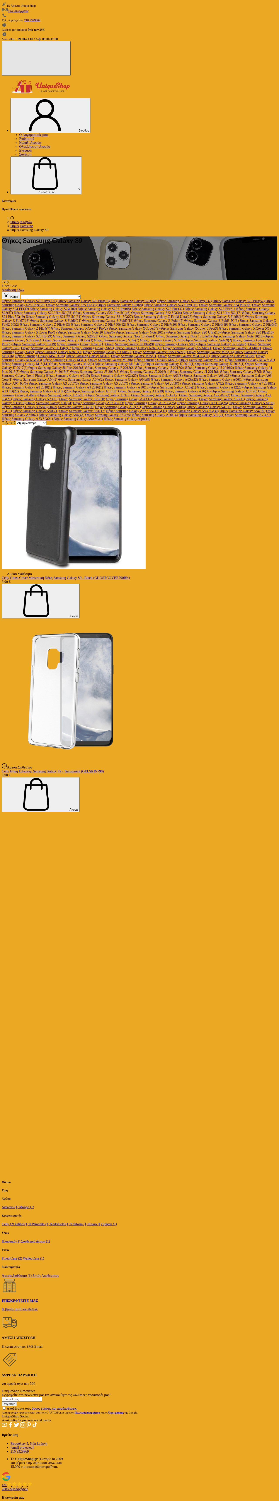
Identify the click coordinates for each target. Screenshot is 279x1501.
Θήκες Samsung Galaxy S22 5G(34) (156, 313)
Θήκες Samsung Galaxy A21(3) (108, 395)
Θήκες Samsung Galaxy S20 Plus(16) (247, 332)
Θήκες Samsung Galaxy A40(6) (164, 407)
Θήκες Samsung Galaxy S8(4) (176, 344)
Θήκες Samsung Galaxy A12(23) (220, 387)
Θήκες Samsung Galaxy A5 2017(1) (105, 383)
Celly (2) (8, 1224)
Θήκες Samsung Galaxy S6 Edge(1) (46, 348)
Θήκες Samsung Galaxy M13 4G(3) (120, 364)
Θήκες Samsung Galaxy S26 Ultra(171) (29, 301)
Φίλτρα (13, 296)
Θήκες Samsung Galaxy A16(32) (188, 391)
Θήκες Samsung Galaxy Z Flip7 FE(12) (98, 324)
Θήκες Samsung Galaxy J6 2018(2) (109, 368)
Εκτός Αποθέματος (45, 1275)
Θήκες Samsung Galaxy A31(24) (49, 403)
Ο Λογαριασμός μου (33, 135)
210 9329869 (32, 20)
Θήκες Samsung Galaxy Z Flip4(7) (26, 328)
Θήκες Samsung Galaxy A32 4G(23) (98, 403)
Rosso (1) (95, 1224)
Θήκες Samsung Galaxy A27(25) (175, 399)
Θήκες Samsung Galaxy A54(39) (242, 411)
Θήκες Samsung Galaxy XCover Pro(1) (29, 332)
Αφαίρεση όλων (13, 290)
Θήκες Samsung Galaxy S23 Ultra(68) (104, 309)
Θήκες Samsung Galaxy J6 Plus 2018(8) (56, 368)
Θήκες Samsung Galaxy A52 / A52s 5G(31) (136, 411)
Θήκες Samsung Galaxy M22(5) (156, 360)
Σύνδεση (25, 154)
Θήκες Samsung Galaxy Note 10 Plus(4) (127, 336)
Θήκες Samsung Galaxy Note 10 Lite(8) (184, 336)
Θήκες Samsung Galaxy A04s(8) (127, 379)
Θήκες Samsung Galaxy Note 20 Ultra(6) (86, 332)
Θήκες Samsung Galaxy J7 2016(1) (219, 364)
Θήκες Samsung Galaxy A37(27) (118, 407)
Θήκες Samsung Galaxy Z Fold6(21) (55, 320)
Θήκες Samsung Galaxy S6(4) (93, 348)
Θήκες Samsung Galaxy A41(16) (209, 407)
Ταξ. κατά (8, 422)
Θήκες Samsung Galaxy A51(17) (82, 411)
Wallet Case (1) (33, 1258)
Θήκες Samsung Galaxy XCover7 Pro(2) (79, 328)
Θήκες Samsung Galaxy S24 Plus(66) (225, 305)
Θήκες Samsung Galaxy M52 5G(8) (40, 356)
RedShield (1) (60, 1224)
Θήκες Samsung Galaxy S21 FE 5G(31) (53, 316)
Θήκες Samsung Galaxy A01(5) (68, 375)
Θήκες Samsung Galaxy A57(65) (108, 415)
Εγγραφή (25, 150)
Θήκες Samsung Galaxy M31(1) (65, 360)
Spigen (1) (109, 1224)
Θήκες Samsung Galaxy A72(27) (248, 415)
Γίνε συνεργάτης (18, 11)
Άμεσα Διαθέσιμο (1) (17, 1275)
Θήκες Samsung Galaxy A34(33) (251, 403)
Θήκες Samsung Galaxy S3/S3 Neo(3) (159, 352)
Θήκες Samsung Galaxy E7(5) (241, 371)
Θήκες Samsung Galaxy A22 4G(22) (204, 395)
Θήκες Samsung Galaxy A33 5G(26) (202, 403)
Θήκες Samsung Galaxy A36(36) (71, 407)
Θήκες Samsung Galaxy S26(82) (133, 301)
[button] (46, 175)
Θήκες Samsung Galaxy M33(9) (233, 356)
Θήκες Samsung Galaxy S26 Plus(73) (84, 301)
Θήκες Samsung (21, 226)
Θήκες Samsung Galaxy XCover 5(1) (245, 328)
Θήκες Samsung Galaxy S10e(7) (116, 340)
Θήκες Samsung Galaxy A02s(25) (114, 375)
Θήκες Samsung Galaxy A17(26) (234, 391)
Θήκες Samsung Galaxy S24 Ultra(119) (171, 305)
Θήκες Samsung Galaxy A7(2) (203, 383)
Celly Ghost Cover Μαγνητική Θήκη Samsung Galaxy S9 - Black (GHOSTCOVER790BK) (66, 578)
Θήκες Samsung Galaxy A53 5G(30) (193, 411)
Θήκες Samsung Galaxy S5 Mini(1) (187, 348)
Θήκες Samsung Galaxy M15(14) (25, 364)
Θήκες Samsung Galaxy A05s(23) (174, 379)
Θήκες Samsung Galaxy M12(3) (71, 364)
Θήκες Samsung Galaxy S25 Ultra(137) (184, 301)
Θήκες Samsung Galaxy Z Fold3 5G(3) (211, 320)
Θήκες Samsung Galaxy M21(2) (201, 360)
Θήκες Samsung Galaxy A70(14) (155, 415)
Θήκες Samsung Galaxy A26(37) (129, 399)
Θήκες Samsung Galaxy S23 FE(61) (210, 309)
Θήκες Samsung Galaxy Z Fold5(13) (107, 320)
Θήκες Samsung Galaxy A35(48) (25, 407)
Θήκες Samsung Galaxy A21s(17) (154, 395)
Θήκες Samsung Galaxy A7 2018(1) (250, 383)
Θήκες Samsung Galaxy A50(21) (35, 411)
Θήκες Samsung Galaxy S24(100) (53, 309)
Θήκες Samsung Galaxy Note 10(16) (238, 336)
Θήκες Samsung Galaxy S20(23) (75, 336)
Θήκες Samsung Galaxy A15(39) (141, 391)
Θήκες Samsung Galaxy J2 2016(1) (144, 371)
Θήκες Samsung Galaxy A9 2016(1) (78, 387)
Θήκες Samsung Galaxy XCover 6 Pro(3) (189, 328)
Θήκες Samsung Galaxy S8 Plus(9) (129, 344)
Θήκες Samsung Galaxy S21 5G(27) (107, 316)
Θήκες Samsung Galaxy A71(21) (201, 415)
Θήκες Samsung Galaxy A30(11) (222, 399)
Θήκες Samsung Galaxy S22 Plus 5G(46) (101, 313)
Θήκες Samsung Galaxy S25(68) (120, 305)
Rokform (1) (79, 1224)
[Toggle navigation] (36, 58)
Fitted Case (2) (12, 1258)
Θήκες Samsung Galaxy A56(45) (61, 415)
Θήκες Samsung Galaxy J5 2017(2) (159, 368)
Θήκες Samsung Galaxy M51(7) (88, 356)
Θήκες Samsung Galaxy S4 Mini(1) (237, 348)
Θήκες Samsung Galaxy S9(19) (34, 344)
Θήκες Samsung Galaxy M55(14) (210, 352)
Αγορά (73, 616)
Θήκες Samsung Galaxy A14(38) (94, 391)
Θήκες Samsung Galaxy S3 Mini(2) (107, 352)
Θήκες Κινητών (21, 222)
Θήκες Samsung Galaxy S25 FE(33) (71, 305)
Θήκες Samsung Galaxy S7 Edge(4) (222, 344)
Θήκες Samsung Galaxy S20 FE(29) (27, 336)
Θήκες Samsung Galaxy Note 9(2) (208, 340)
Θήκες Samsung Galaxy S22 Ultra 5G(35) (43, 313)
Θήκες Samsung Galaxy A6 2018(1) (156, 383)
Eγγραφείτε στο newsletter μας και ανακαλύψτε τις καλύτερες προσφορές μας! (56, 1395)
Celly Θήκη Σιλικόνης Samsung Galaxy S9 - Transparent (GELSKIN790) (53, 771)
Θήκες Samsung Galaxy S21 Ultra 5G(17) (212, 313)
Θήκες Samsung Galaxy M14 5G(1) (250, 360)
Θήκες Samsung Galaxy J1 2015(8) (194, 371)
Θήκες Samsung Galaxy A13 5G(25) (45, 391)
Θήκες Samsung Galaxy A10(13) (127, 387)
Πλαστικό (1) (11, 1241)
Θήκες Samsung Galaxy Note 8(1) (80, 344)
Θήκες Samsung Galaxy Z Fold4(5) (158, 320)
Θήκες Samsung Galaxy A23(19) (35, 399)
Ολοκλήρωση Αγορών (34, 146)
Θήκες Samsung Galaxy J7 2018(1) (169, 364)
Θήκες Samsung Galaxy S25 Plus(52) (239, 301)
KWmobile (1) (39, 1224)
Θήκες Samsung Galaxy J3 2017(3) (94, 371)
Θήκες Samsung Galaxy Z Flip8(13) (45, 324)
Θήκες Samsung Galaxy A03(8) (161, 375)
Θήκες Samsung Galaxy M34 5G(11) (184, 356)
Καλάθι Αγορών (30, 142)
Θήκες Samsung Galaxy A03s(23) (207, 375)
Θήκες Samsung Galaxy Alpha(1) (127, 419)
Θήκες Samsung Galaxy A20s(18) (61, 395)
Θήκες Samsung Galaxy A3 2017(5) (54, 383)
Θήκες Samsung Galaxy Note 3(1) (58, 352)
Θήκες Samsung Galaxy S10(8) (162, 340)
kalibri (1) (22, 1224)
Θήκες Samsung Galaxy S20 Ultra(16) (194, 332)
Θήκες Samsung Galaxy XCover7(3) (134, 328)
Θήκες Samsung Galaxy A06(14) (222, 379)
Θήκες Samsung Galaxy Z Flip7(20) (152, 324)
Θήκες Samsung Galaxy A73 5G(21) (27, 419)
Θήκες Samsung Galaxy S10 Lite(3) (68, 340)
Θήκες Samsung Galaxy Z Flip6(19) (203, 324)
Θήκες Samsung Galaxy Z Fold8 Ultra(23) (163, 316)
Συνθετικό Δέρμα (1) (35, 1241)
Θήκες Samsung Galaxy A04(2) (35, 379)
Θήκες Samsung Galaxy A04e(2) (81, 379)
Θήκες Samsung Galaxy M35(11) (134, 356)
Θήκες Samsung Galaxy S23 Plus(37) (158, 309)
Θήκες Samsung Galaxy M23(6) (110, 360)
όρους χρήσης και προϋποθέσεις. (54, 1408)
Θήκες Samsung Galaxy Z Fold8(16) (218, 316)
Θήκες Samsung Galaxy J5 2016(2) (209, 368)
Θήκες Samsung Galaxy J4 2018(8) (44, 371)
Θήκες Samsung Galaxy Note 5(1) (138, 348)
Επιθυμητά (26, 138)
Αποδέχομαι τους (42, 1408)
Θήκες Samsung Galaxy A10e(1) (173, 387)
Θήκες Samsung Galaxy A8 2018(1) (27, 387)
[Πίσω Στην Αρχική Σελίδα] (12, 218)
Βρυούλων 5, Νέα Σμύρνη (28, 1443)
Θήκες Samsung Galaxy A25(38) (82, 399)
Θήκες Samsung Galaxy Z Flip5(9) (253, 324)
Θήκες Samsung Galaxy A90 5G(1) (78, 419)
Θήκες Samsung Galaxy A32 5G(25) (150, 403)
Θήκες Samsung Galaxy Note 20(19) (141, 332)
